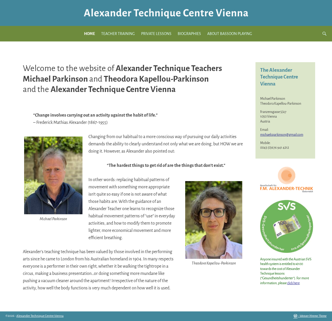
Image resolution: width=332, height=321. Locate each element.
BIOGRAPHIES (189, 34)
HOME (89, 34)
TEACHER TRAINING (118, 34)
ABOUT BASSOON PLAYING (229, 34)
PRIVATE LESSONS (156, 34)
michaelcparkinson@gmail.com (281, 135)
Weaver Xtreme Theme (313, 316)
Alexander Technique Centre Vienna (40, 316)
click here (293, 283)
